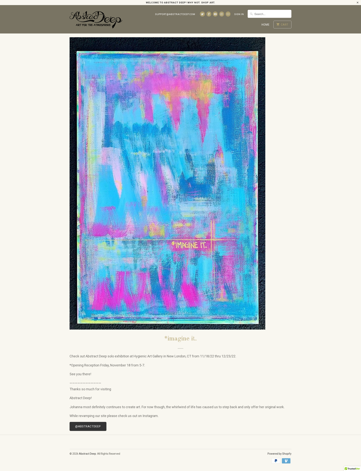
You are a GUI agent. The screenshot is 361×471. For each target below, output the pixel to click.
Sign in (239, 14)
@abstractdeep (88, 426)
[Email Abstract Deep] (228, 14)
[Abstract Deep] (96, 19)
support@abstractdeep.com (175, 14)
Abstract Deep (87, 453)
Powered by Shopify (279, 453)
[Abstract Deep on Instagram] (221, 14)
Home (266, 24)
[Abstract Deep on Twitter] (202, 14)
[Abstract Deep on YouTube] (215, 14)
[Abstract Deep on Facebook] (208, 14)
